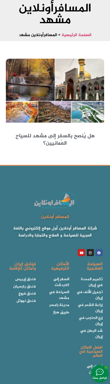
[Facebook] (99, 252)
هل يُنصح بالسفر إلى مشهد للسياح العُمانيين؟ (55, 140)
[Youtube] (81, 252)
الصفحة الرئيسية (77, 35)
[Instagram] (90, 252)
